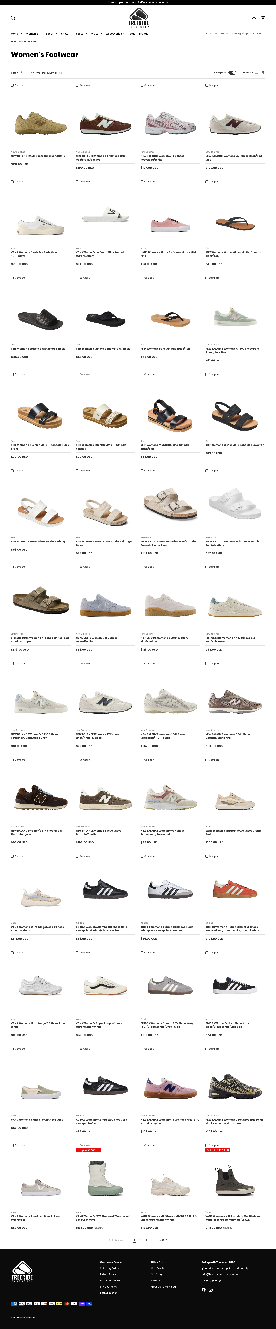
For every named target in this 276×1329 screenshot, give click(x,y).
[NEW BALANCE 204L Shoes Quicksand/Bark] (41, 118)
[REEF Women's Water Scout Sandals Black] (41, 311)
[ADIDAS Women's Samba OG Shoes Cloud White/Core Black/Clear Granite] (170, 889)
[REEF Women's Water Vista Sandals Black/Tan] (235, 407)
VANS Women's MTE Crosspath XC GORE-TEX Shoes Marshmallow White (169, 1217)
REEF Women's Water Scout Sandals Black (38, 348)
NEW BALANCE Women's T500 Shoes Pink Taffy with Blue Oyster (170, 1121)
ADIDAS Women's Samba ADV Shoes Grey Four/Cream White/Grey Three (167, 1025)
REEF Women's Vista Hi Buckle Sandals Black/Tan (165, 446)
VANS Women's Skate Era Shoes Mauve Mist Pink (168, 254)
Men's (14, 33)
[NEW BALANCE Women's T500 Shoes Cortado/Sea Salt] (106, 793)
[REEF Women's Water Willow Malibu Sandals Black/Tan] (235, 214)
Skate (79, 33)
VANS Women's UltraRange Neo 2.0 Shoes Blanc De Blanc (37, 928)
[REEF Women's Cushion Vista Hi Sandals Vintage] (106, 407)
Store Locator (108, 1293)
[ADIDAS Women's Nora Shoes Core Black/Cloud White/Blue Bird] (235, 985)
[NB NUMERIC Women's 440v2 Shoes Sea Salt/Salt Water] (235, 600)
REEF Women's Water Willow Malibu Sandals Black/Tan (233, 254)
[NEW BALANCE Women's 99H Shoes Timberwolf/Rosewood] (170, 793)
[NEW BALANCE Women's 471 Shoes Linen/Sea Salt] (235, 118)
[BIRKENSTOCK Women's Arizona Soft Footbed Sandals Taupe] (41, 600)
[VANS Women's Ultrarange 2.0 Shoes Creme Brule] (235, 793)
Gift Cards (258, 33)
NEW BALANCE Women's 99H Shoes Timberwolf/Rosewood (162, 832)
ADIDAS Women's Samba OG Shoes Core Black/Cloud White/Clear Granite (101, 928)
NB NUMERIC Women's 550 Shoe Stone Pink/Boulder (165, 639)
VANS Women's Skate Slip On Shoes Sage (37, 1119)
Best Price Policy (110, 1280)
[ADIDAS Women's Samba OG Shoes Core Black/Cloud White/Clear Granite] (106, 889)
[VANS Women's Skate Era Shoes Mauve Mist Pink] (170, 214)
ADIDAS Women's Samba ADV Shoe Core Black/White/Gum (101, 1121)
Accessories (114, 33)
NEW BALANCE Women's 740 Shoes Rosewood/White (162, 157)
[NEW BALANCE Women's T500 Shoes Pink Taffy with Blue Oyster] (170, 1082)
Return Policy (108, 1274)
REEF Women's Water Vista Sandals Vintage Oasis (104, 543)
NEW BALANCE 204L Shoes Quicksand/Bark (38, 156)
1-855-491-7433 (211, 1281)
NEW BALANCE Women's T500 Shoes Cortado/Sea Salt (98, 832)
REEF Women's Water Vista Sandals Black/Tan (234, 445)
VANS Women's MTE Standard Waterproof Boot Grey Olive (103, 1217)
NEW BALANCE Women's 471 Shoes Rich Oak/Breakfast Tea (100, 157)
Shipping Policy (109, 1268)
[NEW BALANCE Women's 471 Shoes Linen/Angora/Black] (106, 696)
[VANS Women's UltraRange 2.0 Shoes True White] (41, 985)
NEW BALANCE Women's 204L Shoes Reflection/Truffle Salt (163, 736)
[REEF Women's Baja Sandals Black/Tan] (170, 311)
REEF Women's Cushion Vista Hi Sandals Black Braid (40, 446)
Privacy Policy (108, 1286)
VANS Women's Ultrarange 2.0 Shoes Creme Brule (233, 832)
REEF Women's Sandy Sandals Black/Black (103, 348)
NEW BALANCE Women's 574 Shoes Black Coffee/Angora (36, 832)
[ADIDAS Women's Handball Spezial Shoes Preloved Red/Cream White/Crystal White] (235, 889)
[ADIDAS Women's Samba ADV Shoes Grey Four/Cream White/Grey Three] (170, 985)
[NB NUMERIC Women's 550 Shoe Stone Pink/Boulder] (170, 600)
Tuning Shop (240, 33)
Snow (64, 33)
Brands (143, 33)
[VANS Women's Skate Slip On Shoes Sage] (41, 1082)
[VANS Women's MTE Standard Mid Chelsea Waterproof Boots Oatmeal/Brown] (235, 1178)
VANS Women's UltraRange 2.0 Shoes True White (38, 1025)
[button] (263, 17)
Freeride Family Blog (163, 1286)
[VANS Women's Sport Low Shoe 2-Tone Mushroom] (41, 1178)
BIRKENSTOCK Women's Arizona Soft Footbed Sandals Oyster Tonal (169, 543)
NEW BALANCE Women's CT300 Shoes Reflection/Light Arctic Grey (34, 736)
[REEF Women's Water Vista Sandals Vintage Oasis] (106, 503)
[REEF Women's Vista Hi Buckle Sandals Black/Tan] (170, 407)
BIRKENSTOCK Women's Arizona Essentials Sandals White (232, 543)
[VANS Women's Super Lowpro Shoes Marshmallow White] (106, 985)
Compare (220, 72)
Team (224, 33)
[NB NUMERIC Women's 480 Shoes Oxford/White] (106, 600)
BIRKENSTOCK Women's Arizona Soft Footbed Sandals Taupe (40, 639)
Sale (132, 33)
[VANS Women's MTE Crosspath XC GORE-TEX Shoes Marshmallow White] (170, 1178)
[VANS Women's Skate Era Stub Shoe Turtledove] (41, 214)
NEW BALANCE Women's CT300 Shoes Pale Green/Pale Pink (232, 350)
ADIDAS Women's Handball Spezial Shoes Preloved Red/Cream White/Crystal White (232, 928)
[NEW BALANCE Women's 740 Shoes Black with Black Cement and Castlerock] (235, 1082)
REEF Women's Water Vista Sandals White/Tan (40, 541)
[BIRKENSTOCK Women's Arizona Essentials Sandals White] (235, 503)
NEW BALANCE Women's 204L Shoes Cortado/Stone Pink (227, 736)
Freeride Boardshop (27, 1317)
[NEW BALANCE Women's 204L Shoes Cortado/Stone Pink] (235, 696)
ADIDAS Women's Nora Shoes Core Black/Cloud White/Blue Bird (227, 1025)
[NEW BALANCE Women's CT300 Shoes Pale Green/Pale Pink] (235, 311)
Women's (32, 33)
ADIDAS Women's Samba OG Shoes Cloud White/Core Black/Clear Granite (167, 928)
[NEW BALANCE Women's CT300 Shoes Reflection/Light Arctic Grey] (41, 696)
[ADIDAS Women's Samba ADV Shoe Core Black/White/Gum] (106, 1082)
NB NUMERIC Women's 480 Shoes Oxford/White (97, 639)
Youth (49, 33)
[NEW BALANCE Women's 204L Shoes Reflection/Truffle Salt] (170, 696)
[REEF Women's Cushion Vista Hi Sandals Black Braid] (41, 407)
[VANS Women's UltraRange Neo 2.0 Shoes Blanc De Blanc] (41, 889)
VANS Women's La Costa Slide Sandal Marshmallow (100, 254)
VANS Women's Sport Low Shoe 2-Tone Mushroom (35, 1217)
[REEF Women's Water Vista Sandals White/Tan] (41, 503)
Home (13, 41)
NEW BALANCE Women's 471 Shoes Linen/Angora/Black (97, 736)
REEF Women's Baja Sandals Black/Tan (165, 348)
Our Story (211, 33)
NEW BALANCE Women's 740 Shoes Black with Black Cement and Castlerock (234, 1121)
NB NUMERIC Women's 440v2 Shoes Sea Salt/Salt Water (230, 639)
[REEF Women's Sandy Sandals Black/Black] (106, 311)
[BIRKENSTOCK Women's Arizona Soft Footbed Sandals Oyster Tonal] (170, 503)
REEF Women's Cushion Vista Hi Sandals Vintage (101, 446)
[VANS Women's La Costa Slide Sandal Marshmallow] (106, 214)
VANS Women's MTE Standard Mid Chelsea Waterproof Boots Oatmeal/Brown (232, 1217)
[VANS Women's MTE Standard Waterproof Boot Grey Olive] (106, 1178)
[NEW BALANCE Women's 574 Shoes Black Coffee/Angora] (41, 793)
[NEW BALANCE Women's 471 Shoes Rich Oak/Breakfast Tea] (106, 118)
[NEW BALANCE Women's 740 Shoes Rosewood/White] (170, 118)
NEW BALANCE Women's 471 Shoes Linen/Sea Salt (233, 157)
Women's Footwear (28, 41)
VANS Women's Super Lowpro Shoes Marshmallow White (99, 1025)
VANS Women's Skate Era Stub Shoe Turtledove (34, 254)
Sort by (35, 72)
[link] (115, 1240)
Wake (94, 33)
